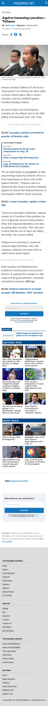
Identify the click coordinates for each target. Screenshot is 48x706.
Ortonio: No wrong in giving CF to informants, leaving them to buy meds (12, 409)
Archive (5, 619)
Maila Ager (10, 25)
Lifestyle (5, 577)
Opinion (5, 588)
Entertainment (8, 573)
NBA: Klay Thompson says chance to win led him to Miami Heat (12, 362)
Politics (25, 481)
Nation (6, 12)
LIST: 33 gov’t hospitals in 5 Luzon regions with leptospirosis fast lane (34, 385)
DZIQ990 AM (7, 690)
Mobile (5, 608)
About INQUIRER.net (11, 644)
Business (6, 584)
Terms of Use (17, 320)
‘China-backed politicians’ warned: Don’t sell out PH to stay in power (34, 362)
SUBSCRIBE (24, 510)
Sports (5, 569)
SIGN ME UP (24, 314)
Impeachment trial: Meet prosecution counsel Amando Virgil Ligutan (11, 462)
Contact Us (7, 623)
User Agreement (9, 651)
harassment (15, 481)
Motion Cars (7, 694)
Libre (4, 675)
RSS (4, 612)
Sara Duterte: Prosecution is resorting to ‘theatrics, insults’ (33, 409)
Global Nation (8, 592)
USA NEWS (7, 595)
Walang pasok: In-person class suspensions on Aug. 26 (19, 150)
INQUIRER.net (7, 29)
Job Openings (8, 630)
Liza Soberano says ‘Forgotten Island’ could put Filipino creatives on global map (11, 385)
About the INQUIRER (11, 647)
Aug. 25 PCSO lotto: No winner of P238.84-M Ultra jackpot (21, 165)
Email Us (6, 616)
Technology (7, 580)
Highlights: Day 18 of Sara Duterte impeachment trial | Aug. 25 (34, 440)
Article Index (7, 662)
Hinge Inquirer (8, 679)
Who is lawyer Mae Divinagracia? (21, 157)
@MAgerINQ (32, 25)
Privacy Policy (28, 322)
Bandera (6, 682)
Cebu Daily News (9, 686)
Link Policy (7, 655)
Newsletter (7, 627)
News (4, 566)
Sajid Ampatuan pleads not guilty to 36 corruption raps (29, 334)
